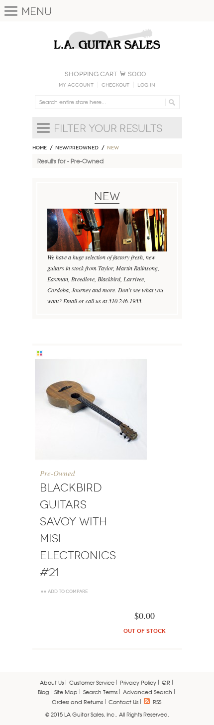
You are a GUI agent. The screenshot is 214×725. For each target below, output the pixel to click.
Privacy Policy (138, 682)
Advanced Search (147, 692)
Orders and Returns (77, 702)
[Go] (170, 102)
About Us (52, 682)
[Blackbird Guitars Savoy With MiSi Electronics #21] (90, 409)
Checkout (115, 85)
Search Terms (100, 692)
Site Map (66, 692)
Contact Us (123, 702)
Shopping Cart (91, 74)
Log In (146, 85)
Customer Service (91, 682)
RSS (157, 702)
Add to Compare (68, 592)
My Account (76, 85)
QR (166, 682)
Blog (43, 692)
